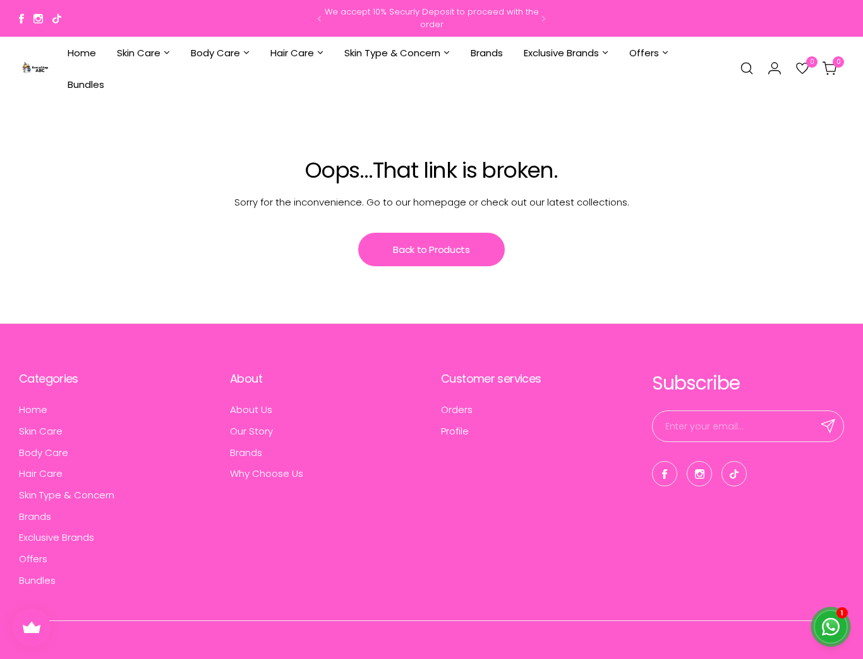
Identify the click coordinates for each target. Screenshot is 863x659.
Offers (33, 558)
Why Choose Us (266, 473)
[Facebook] (21, 18)
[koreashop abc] (35, 69)
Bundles (37, 580)
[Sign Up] (828, 426)
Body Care (43, 452)
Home (33, 409)
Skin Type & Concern (66, 495)
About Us (251, 409)
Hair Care (41, 473)
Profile (455, 431)
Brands (35, 516)
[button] (319, 18)
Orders (457, 409)
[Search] (747, 68)
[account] (774, 68)
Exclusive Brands (56, 537)
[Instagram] (38, 18)
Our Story (251, 431)
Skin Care (41, 431)
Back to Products (431, 249)
